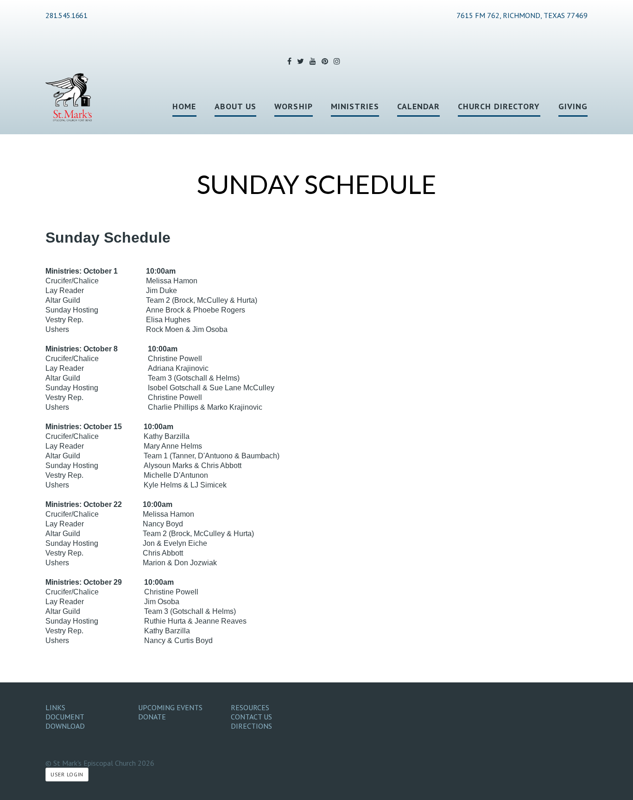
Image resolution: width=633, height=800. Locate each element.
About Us (236, 106)
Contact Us (251, 716)
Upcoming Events (170, 707)
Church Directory (499, 106)
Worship (293, 106)
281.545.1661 (66, 15)
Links (55, 707)
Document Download (65, 721)
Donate (152, 716)
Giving (573, 106)
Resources (250, 707)
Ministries (355, 106)
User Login (67, 774)
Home (184, 106)
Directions (251, 726)
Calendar (418, 106)
